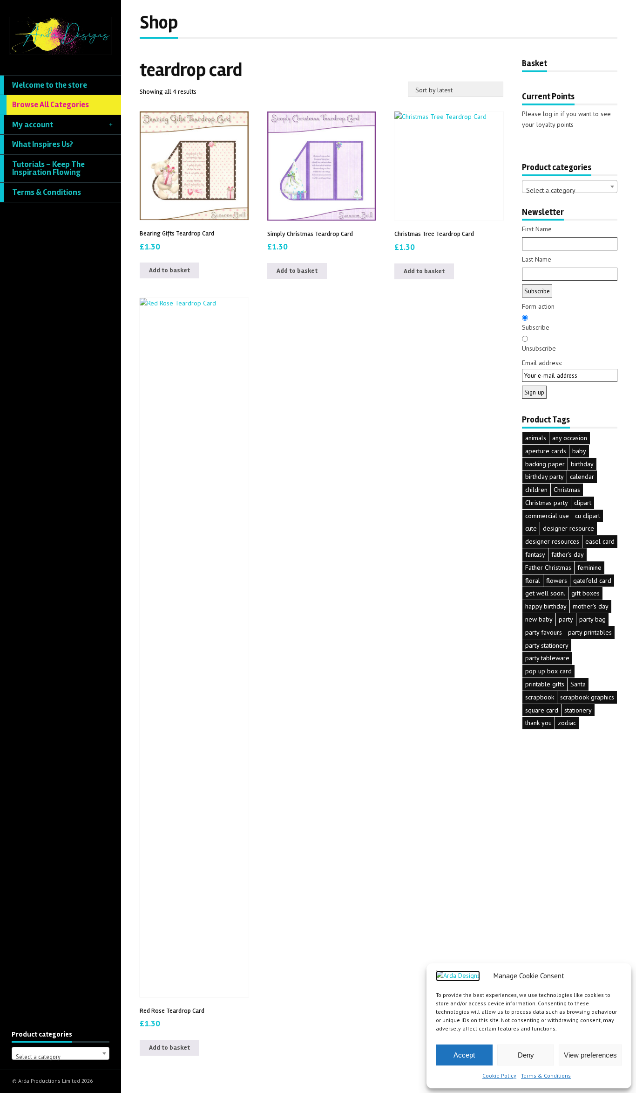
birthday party (544, 476)
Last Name (536, 259)
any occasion (569, 438)
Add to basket (169, 270)
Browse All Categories (50, 105)
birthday (582, 464)
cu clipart (587, 516)
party (566, 619)
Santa (578, 684)
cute (531, 528)
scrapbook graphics (587, 697)
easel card (600, 541)
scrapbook (539, 697)
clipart (582, 502)
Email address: (542, 363)
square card (541, 710)
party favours (543, 632)
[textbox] (60, 1056)
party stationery (546, 645)
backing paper (545, 464)
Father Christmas (548, 567)
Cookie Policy (499, 1075)
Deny (526, 1055)
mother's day (591, 606)
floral (532, 580)
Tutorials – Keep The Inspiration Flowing (48, 168)
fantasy (535, 554)
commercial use (547, 516)
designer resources (552, 541)
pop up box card (548, 671)
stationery (578, 710)
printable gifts (544, 684)
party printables (590, 632)
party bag (592, 619)
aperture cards (545, 451)
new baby (539, 619)
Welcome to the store (49, 85)
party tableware (547, 658)
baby (579, 451)
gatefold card (592, 580)
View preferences (590, 1055)
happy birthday (546, 606)
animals (535, 438)
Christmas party (546, 502)
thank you (538, 723)
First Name (537, 229)
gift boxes (585, 593)
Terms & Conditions (546, 1075)
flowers (556, 580)
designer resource (568, 528)
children (536, 489)
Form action (538, 306)
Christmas (567, 489)
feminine (589, 567)
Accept (464, 1055)
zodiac (567, 723)
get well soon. (545, 593)
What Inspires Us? (42, 144)
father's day (567, 554)
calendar (582, 476)
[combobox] (60, 1053)
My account (32, 125)
